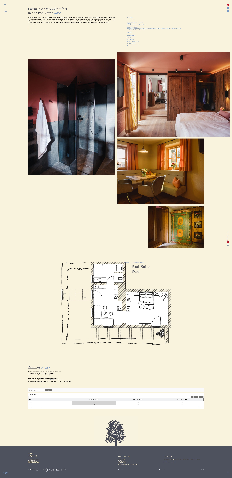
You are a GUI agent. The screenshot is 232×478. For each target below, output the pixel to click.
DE (228, 244)
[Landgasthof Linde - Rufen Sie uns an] (228, 239)
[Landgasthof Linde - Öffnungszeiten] (228, 233)
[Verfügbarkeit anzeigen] (192, 397)
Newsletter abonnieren (169, 462)
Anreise (30, 390)
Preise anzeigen (48, 390)
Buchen (32, 28)
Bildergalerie (161, 469)
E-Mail (52, 379)
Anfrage (196, 397)
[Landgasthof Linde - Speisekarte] (228, 236)
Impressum (120, 469)
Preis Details (201, 407)
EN (228, 245)
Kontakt (202, 469)
